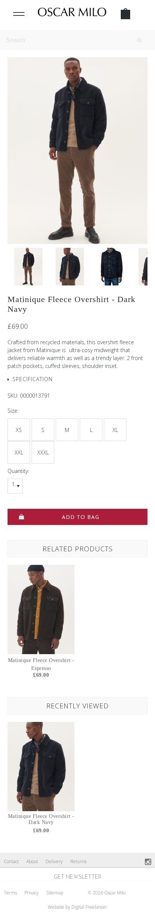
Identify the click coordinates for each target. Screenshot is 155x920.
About (32, 861)
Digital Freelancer (89, 907)
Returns (78, 861)
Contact (11, 861)
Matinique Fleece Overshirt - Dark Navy (41, 819)
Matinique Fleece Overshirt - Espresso (41, 664)
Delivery (54, 861)
